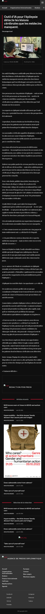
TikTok (8, 601)
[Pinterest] (17, 379)
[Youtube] (39, 67)
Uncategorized (7, 31)
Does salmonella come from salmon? (18, 483)
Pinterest (31, 597)
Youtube (9, 604)
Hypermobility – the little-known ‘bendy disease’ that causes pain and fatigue (19, 416)
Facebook (9, 594)
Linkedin (8, 597)
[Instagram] (27, 67)
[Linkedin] (13, 379)
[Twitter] (35, 67)
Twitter (30, 601)
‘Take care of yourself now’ (14, 491)
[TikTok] (31, 67)
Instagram (31, 594)
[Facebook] (23, 67)
